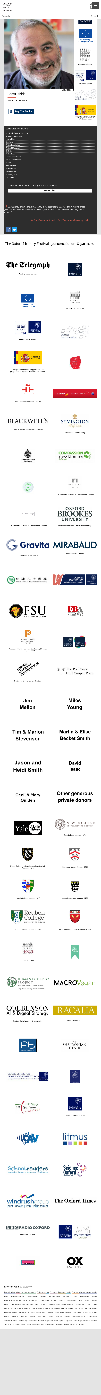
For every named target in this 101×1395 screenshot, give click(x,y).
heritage (70, 1304)
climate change (54, 1296)
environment (71, 1300)
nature (50, 1312)
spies (56, 1320)
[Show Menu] (95, 5)
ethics (80, 1300)
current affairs (44, 1300)
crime (25, 1300)
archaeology (41, 1292)
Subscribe (49, 190)
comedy (66, 1296)
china (6, 1296)
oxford (56, 1312)
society (21, 1320)
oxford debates (65, 1312)
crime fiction (33, 1300)
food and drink (27, 1304)
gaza (36, 1304)
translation (15, 1324)
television (86, 1320)
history (89, 1304)
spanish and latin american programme (39, 1320)
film (12, 1304)
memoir (14, 1312)
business (75, 1292)
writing (81, 1324)
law (76, 1308)
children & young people (88, 1292)
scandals (59, 1316)
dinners (53, 1300)
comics (74, 1296)
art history (53, 1292)
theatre (94, 1320)
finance (18, 1304)
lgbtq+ (80, 1308)
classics (43, 1296)
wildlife (66, 1324)
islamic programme (23, 1308)
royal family (42, 1316)
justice (70, 1308)
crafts (94, 1296)
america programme (29, 1292)
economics (61, 1300)
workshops (73, 1324)
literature (87, 1308)
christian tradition (17, 1296)
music (33, 1312)
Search (95, 16)
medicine (7, 1312)
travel (23, 1324)
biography (61, 1292)
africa (18, 1292)
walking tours (49, 1324)
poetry (94, 1312)
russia (51, 1316)
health (63, 1304)
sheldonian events (10, 1320)
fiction (6, 1304)
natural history (41, 1312)
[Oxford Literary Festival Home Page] (7, 7)
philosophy (87, 1312)
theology (7, 1324)
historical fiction (80, 1304)
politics (6, 1316)
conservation (84, 1296)
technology (78, 1320)
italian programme (38, 1308)
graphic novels (54, 1304)
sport (61, 1320)
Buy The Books (23, 111)
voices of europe (38, 1324)
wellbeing (59, 1324)
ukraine (28, 1324)
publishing (15, 1316)
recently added (9, 1292)
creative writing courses (12, 1300)
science (67, 1316)
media (94, 1308)
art (48, 1292)
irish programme (10, 1308)
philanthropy (77, 1312)
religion (32, 1316)
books (69, 1292)
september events (78, 1316)
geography (44, 1304)
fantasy (86, 1300)
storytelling (68, 1320)
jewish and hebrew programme (56, 1308)
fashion (94, 1300)
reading (24, 1316)
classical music (32, 1296)
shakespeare (92, 1316)
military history (24, 1312)
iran (95, 1304)
